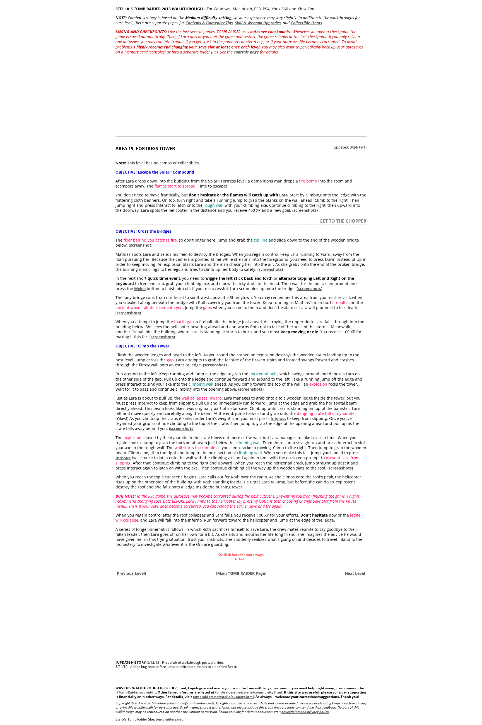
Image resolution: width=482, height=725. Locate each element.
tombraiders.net (169, 719)
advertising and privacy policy (305, 711)
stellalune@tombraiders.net (190, 703)
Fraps (336, 703)
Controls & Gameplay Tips (209, 22)
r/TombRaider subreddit (135, 692)
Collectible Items (306, 22)
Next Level (355, 573)
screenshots (305, 210)
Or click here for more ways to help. (241, 556)
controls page (246, 52)
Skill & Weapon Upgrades (258, 22)
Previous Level (131, 573)
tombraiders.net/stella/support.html (223, 696)
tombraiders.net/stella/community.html (248, 692)
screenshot (140, 245)
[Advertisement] (241, 98)
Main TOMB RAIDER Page (241, 573)
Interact (145, 403)
